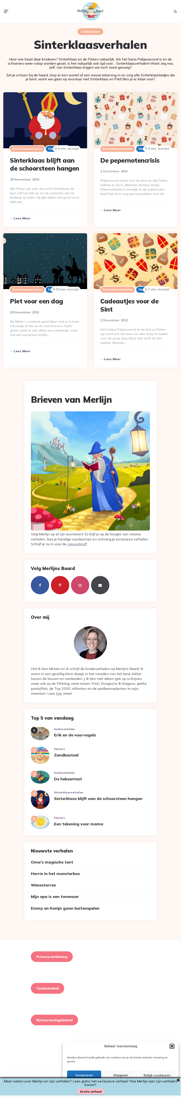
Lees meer (22, 218)
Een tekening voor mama (78, 823)
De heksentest (68, 778)
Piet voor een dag (36, 301)
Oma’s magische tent (52, 862)
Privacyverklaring (51, 956)
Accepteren (84, 1075)
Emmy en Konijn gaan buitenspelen (65, 908)
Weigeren (120, 1075)
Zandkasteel (66, 755)
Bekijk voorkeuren (157, 1075)
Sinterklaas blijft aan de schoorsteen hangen (44, 164)
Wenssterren (43, 885)
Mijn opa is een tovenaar (55, 896)
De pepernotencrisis (130, 160)
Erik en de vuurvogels (75, 735)
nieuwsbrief (76, 544)
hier (59, 693)
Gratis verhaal (91, 1091)
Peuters (59, 749)
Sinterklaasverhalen (27, 149)
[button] (172, 1046)
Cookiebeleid (47, 988)
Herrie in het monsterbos (55, 873)
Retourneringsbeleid (54, 1020)
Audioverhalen (64, 729)
